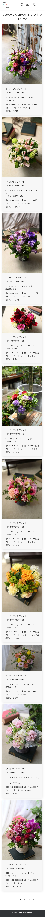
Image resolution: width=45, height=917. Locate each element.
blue (12, 97)
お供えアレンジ (19, 190)
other (11, 190)
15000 (7, 97)
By (31, 97)
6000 (7, 190)
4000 (7, 346)
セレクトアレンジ (20, 97)
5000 (7, 439)
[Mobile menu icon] (41, 4)
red (11, 439)
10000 (7, 286)
